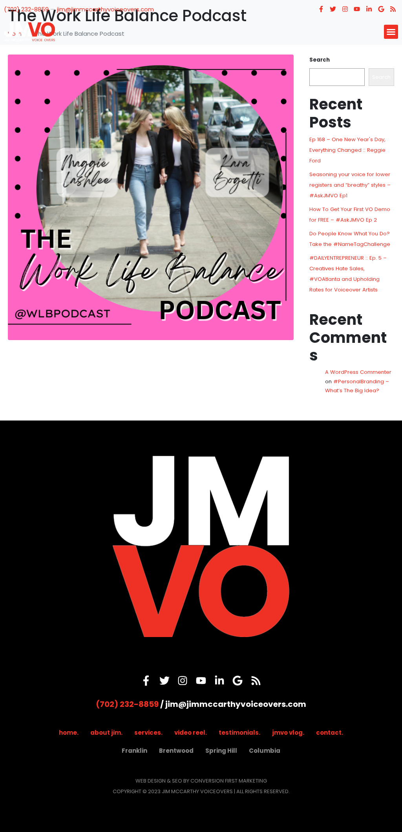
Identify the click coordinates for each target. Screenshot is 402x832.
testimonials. (239, 732)
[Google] (381, 9)
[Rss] (393, 9)
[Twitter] (333, 9)
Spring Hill (221, 750)
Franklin (134, 750)
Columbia (264, 750)
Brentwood (176, 750)
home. (69, 732)
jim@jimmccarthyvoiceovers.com (105, 9)
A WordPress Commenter (358, 372)
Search (319, 60)
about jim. (106, 732)
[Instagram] (345, 9)
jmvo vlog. (288, 732)
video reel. (190, 732)
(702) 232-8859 (26, 9)
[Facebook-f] (321, 9)
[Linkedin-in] (369, 9)
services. (148, 732)
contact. (329, 732)
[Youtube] (357, 9)
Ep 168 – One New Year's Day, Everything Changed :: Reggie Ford (347, 150)
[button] (391, 32)
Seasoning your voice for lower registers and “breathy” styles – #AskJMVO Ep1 (350, 185)
